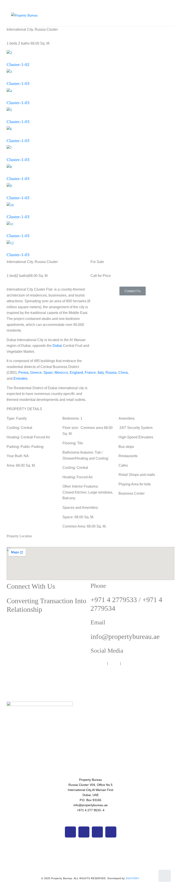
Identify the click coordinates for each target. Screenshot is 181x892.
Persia (23, 372)
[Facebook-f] (70, 832)
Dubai (57, 345)
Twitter (114, 663)
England (76, 372)
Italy (101, 372)
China (123, 372)
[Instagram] (97, 832)
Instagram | (131, 663)
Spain (48, 372)
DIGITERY (132, 878)
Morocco (61, 372)
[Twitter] (83, 832)
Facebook (98, 663)
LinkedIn (146, 663)
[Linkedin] (110, 832)
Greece (36, 372)
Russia (111, 372)
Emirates (20, 378)
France (90, 372)
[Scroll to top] (164, 876)
